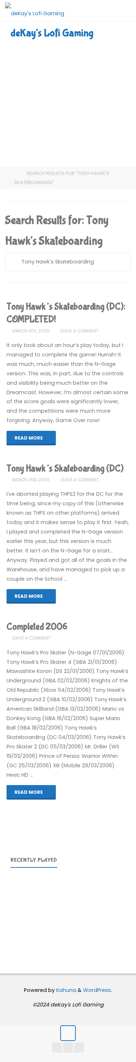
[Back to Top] (68, 1033)
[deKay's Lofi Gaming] (34, 11)
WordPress (97, 990)
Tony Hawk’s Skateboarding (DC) (65, 468)
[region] (68, 911)
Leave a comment (79, 331)
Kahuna (65, 990)
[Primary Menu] (123, 11)
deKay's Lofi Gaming (52, 33)
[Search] (14, 262)
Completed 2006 (37, 626)
